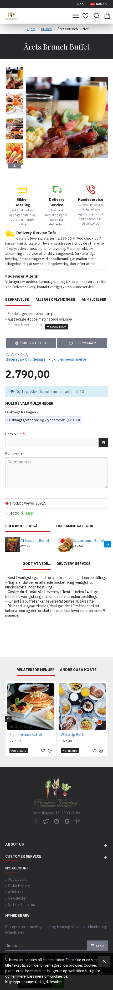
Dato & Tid (13, 434)
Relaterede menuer (36, 670)
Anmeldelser (94, 299)
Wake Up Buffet (74, 734)
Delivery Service (73, 563)
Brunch (46, 29)
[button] (14, 68)
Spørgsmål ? (85, 343)
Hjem (31, 29)
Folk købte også (21, 526)
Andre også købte (78, 670)
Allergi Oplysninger (55, 299)
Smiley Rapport (33, 343)
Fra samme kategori (75, 526)
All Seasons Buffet (34, 541)
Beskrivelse (17, 299)
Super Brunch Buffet (26, 734)
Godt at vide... (37, 563)
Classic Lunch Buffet (88, 541)
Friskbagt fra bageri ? (21, 412)
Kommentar (14, 453)
